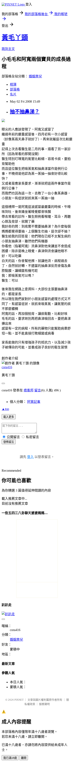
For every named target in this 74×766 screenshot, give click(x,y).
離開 (23, 757)
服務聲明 (44, 704)
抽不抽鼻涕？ (24, 111)
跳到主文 (8, 49)
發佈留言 (8, 441)
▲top (5, 409)
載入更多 (8, 416)
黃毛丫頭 (15, 37)
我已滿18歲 (10, 757)
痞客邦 (29, 390)
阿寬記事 (33, 401)
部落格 (15, 89)
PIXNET (19, 699)
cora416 (7, 367)
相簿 (13, 84)
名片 (13, 94)
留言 (37, 390)
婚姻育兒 (35, 76)
